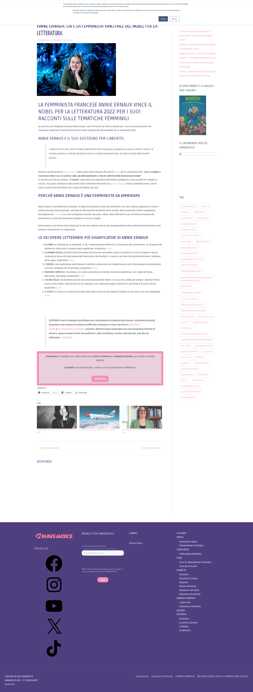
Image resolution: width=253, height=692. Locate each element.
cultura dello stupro (191, 235)
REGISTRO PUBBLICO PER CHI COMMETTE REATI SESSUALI (222, 676)
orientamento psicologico (71, 329)
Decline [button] (174, 19)
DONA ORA (67, 337)
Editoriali (183, 582)
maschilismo (200, 322)
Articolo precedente (48, 448)
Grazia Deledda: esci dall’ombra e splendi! (97, 430)
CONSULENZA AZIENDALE (190, 554)
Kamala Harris (206, 317)
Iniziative (183, 574)
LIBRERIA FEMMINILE (186, 598)
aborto (205, 206)
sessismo (200, 363)
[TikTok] (54, 657)
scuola (185, 363)
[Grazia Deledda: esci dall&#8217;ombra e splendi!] (99, 417)
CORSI (179, 558)
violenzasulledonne (191, 392)
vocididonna (188, 397)
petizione (208, 351)
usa (184, 380)
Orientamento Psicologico (191, 545)
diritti (186, 242)
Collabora (183, 626)
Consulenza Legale (188, 541)
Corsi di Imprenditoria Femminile (195, 562)
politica (185, 357)
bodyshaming (188, 230)
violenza (197, 380)
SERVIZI (180, 537)
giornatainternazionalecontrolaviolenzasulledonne (197, 279)
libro (184, 322)
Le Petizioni (184, 630)
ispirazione (187, 317)
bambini (187, 218)
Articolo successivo (152, 448)
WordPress (10, 684)
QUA (109, 248)
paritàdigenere (204, 346)
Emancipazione (189, 248)
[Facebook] (54, 572)
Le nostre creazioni (188, 622)
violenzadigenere (190, 386)
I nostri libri (185, 602)
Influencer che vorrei (63, 40)
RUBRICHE (181, 570)
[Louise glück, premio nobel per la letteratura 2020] (57, 417)
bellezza (203, 218)
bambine (199, 212)
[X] (54, 636)
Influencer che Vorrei (189, 590)
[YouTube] (54, 615)
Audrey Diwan (117, 183)
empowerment (189, 253)
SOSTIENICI (182, 614)
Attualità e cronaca (188, 578)
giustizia (186, 286)
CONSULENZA (183, 549)
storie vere (187, 375)
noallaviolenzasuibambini (194, 334)
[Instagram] (54, 594)
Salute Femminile (187, 586)
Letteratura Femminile (190, 606)
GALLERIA (181, 610)
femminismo (192, 271)
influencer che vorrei (193, 310)
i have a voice (189, 299)
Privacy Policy (135, 543)
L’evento (74, 179)
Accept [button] (163, 19)
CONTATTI (133, 533)
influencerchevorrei (192, 305)
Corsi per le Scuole (188, 566)
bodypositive (189, 224)
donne (202, 241)
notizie (185, 346)
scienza (199, 357)
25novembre (188, 206)
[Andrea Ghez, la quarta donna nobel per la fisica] (142, 417)
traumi (57, 214)
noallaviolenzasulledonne (196, 339)
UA (49, 295)
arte (185, 212)
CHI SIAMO (181, 533)
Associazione (142, 676)
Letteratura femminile (190, 594)
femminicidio (189, 265)
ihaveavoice (191, 292)
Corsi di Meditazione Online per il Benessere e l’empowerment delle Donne (195, 35)
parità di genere (189, 351)
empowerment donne (191, 259)
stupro (203, 374)
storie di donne (189, 369)
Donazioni (184, 618)
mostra (186, 328)
